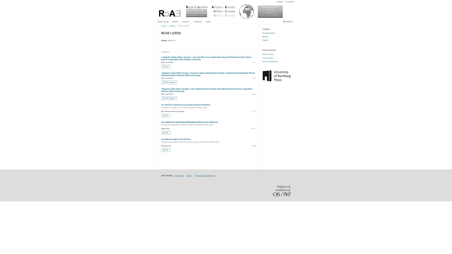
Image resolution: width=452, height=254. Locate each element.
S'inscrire (280, 2)
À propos (185, 22)
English (265, 40)
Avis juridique (179, 176)
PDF (166, 66)
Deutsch (265, 37)
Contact (208, 22)
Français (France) (268, 33)
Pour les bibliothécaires (270, 61)
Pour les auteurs (267, 58)
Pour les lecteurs (267, 54)
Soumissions (198, 22)
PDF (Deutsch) (170, 82)
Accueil (163, 26)
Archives (175, 22)
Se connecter (290, 2)
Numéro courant (163, 22)
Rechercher (289, 22)
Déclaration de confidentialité (205, 176)
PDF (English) (170, 98)
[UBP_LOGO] (276, 81)
